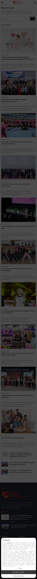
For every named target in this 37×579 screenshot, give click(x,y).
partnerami (9, 542)
